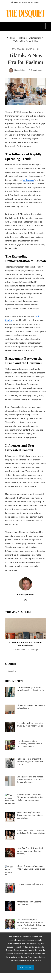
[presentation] (7, 637)
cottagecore (28, 180)
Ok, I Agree (25, 968)
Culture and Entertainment (25, 49)
